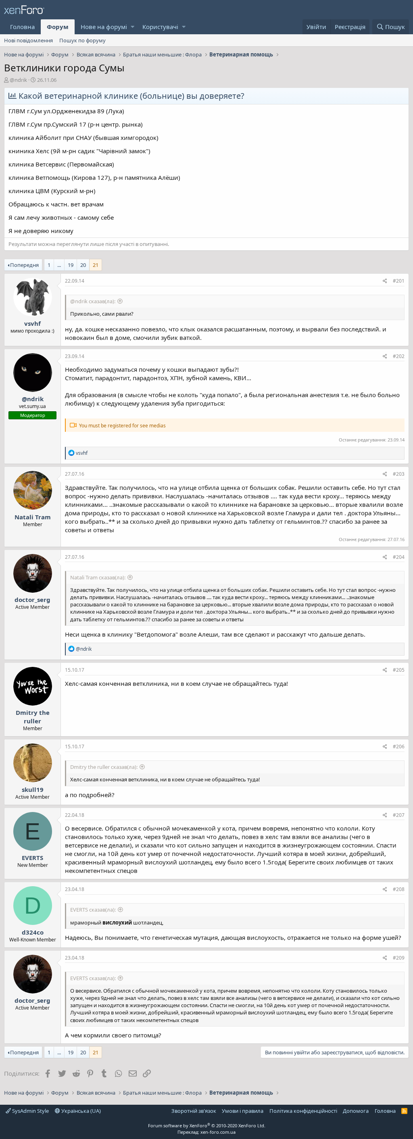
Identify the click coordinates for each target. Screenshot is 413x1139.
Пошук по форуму (82, 40)
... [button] (59, 265)
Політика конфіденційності (303, 1110)
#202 (399, 356)
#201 (399, 280)
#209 (399, 957)
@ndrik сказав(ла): (92, 301)
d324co (33, 932)
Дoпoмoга (356, 1110)
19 (70, 265)
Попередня (24, 265)
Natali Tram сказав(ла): (97, 577)
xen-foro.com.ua (218, 1132)
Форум (58, 27)
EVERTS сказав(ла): (93, 909)
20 (83, 265)
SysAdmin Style (30, 1110)
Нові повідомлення (28, 40)
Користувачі (160, 27)
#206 (399, 746)
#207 (399, 815)
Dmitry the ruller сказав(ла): (104, 766)
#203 (399, 474)
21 (95, 265)
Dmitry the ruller (33, 716)
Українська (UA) (80, 1110)
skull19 (33, 789)
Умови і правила (242, 1110)
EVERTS (32, 858)
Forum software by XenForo (206, 1125)
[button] (132, 26)
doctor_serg (32, 600)
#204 (399, 557)
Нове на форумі (104, 27)
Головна (22, 27)
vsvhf (32, 323)
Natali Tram (33, 517)
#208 (399, 889)
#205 (399, 669)
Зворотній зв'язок (193, 1110)
